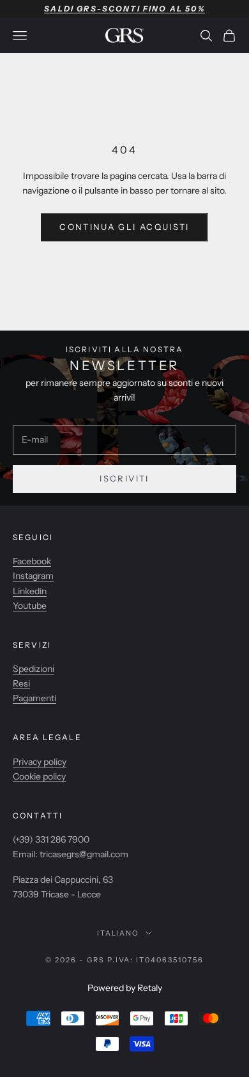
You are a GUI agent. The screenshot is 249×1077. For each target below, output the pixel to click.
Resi (21, 683)
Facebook (32, 561)
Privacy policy (39, 761)
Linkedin (30, 591)
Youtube (30, 605)
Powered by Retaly (124, 988)
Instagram (33, 575)
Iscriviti (124, 478)
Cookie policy (39, 776)
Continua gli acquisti (124, 227)
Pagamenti (34, 698)
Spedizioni (33, 668)
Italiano (118, 933)
